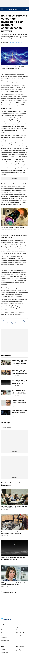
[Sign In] (27, 9)
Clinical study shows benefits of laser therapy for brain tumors (19, 402)
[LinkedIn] (20, 650)
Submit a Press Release (21, 632)
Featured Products (20, 635)
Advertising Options (20, 629)
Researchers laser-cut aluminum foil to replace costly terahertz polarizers (19, 372)
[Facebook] (17, 650)
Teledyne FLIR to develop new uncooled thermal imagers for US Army (19, 382)
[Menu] (2, 9)
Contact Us (3, 649)
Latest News (4, 627)
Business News (4, 629)
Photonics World (5, 640)
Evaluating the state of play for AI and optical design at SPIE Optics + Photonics (20, 362)
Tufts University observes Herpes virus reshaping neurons (19, 412)
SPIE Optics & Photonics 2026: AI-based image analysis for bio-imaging (19, 392)
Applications (4, 632)
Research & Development (16, 42)
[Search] (22, 9)
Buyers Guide (19, 627)
